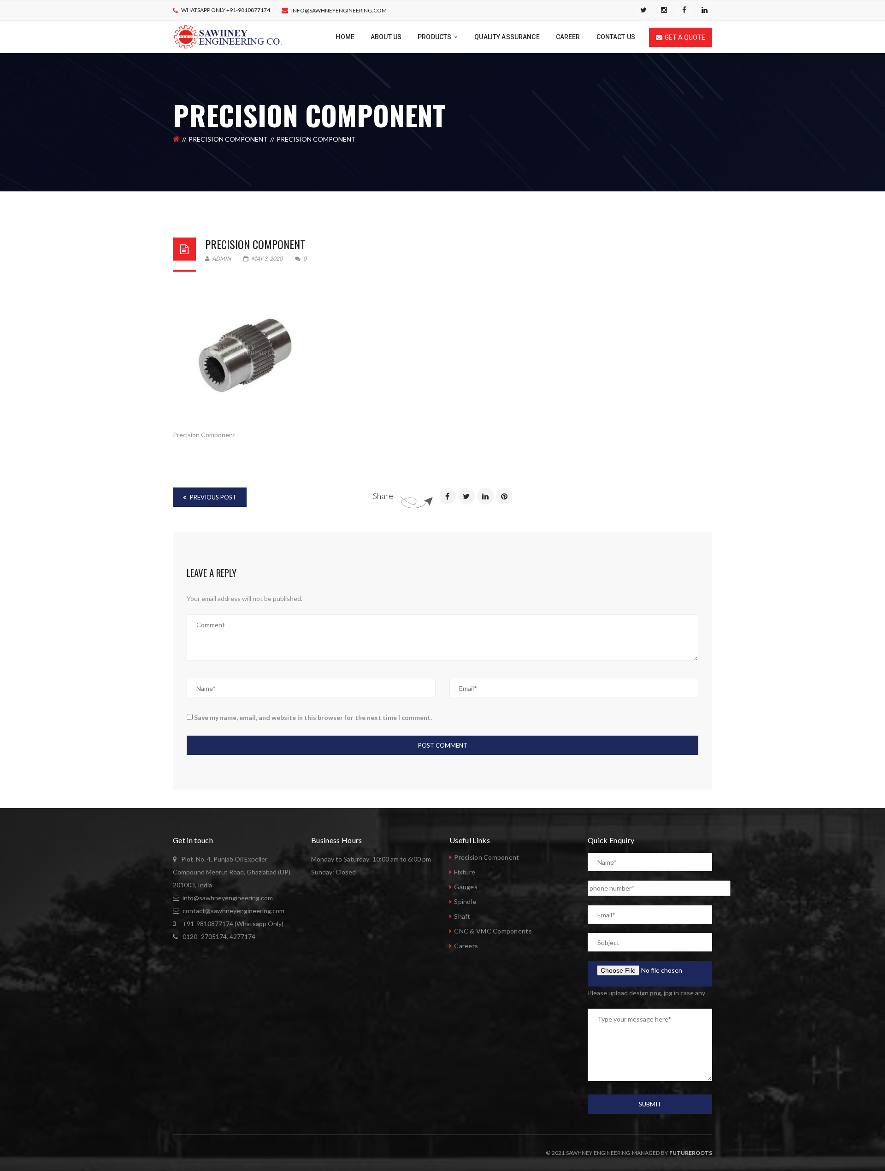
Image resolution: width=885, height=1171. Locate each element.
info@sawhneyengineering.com (339, 10)
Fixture (464, 872)
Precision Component (228, 139)
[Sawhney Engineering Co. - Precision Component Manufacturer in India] (228, 36)
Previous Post (212, 497)
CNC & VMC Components (493, 931)
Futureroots (690, 1152)
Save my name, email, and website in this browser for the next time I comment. (313, 717)
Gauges (466, 887)
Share (383, 496)
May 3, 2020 (266, 258)
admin (221, 258)
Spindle (465, 901)
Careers (466, 946)
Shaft (462, 916)
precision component (255, 244)
